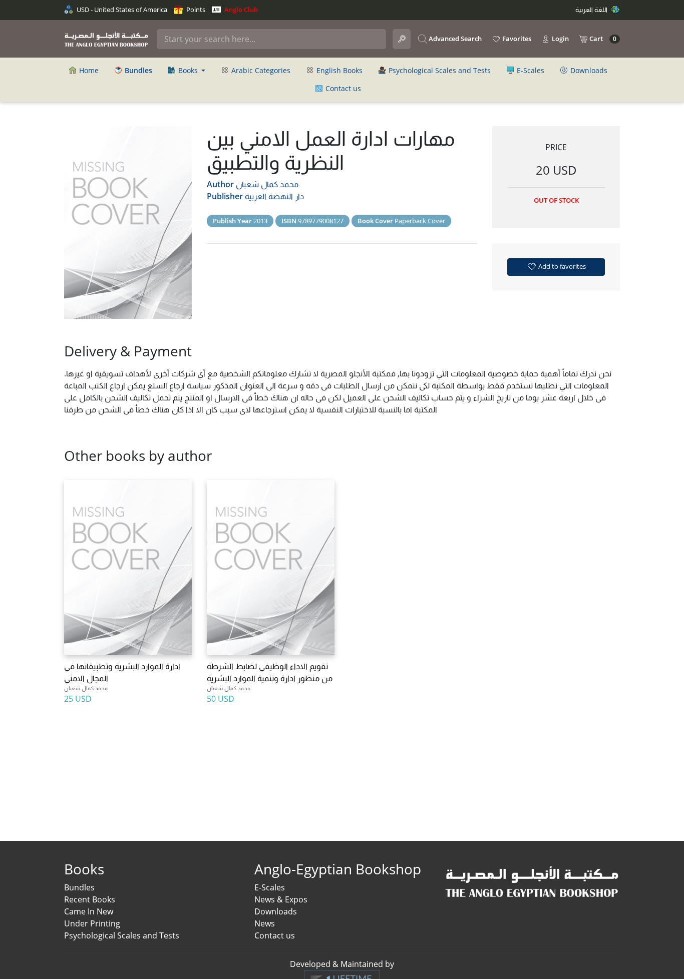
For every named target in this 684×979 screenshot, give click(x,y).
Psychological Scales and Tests (439, 70)
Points (195, 9)
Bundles (79, 887)
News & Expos (280, 899)
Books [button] (188, 70)
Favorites (516, 38)
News (264, 923)
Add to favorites (561, 266)
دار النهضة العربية (274, 196)
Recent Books (89, 899)
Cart (602, 39)
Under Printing (92, 923)
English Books (338, 70)
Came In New (88, 911)
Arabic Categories (259, 70)
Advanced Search (454, 38)
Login (559, 38)
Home (88, 70)
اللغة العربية (592, 9)
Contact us (342, 88)
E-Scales (529, 70)
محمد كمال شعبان (267, 184)
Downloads (587, 70)
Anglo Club (240, 9)
